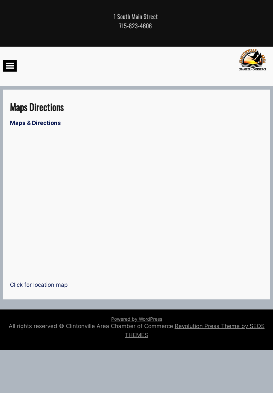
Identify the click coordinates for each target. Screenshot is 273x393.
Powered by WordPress (136, 319)
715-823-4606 (135, 25)
